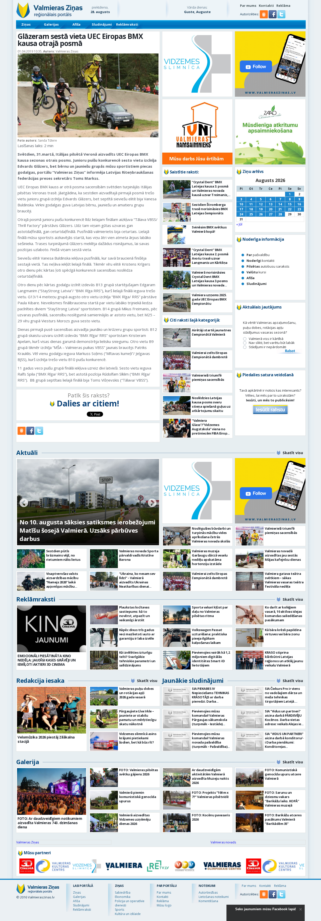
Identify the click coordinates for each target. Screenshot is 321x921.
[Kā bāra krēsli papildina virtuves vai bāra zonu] (249, 637)
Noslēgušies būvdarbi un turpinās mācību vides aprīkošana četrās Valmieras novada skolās (211, 534)
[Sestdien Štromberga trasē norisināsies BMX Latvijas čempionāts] (177, 212)
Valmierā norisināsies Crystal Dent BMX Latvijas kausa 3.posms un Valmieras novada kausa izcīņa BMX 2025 (209, 281)
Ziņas (26, 24)
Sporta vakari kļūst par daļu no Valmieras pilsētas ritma (210, 611)
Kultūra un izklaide (128, 914)
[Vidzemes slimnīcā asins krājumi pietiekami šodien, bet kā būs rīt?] (104, 741)
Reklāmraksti (127, 24)
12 (261, 204)
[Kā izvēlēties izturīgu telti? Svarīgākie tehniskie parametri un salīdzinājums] (104, 660)
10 (241, 204)
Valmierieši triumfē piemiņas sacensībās (208, 377)
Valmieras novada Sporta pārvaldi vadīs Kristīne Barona (138, 555)
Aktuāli (27, 452)
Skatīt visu (293, 452)
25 (251, 214)
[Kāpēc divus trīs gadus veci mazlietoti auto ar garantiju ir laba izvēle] (104, 637)
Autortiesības (208, 892)
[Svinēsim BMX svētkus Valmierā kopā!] (177, 235)
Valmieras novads (223, 842)
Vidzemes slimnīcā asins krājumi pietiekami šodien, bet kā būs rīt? (137, 738)
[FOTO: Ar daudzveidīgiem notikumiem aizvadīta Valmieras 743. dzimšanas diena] (51, 791)
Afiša (76, 24)
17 (241, 209)
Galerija (27, 762)
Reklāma (283, 5)
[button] (273, 17)
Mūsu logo (164, 905)
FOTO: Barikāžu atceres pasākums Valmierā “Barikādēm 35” (283, 819)
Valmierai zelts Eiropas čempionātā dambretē (209, 354)
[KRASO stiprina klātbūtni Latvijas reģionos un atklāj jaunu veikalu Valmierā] (249, 660)
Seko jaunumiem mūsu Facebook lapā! (265, 909)
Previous (24, 503)
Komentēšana (208, 901)
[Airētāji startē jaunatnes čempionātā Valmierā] (177, 338)
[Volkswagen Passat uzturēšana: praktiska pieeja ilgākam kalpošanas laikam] (177, 637)
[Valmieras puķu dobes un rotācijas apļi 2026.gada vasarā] (104, 696)
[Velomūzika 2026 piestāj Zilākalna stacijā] (51, 710)
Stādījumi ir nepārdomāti (267, 347)
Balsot (289, 351)
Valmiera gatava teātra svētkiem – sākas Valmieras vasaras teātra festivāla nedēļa (284, 580)
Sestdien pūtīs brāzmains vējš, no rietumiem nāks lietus (63, 555)
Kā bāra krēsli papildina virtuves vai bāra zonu (283, 632)
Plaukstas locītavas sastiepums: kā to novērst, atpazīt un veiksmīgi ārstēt (134, 613)
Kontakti (266, 5)
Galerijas (51, 24)
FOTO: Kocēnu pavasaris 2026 (211, 817)
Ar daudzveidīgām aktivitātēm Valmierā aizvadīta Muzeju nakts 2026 (210, 776)
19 (261, 209)
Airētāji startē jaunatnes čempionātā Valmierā (211, 332)
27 (270, 214)
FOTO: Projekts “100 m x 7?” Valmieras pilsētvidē (210, 794)
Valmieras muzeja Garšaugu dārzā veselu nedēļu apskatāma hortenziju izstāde (210, 557)
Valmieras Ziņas (27, 842)
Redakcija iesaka (40, 680)
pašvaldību (258, 255)
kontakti (260, 260)
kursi (256, 272)
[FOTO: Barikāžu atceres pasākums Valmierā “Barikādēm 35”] (249, 823)
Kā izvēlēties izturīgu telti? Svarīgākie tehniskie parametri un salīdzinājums (137, 658)
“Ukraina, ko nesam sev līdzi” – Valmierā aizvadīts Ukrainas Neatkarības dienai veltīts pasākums (137, 582)
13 (270, 204)
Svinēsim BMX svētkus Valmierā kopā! (209, 229)
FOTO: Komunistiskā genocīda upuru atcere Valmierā (283, 774)
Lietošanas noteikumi (214, 897)
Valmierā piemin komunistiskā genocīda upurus (137, 796)
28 (280, 214)
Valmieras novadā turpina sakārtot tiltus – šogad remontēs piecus (81, 534)
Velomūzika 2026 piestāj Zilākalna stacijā (46, 739)
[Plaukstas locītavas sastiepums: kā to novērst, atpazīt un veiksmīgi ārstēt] (104, 615)
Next (152, 503)
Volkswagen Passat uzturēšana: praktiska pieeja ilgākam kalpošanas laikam (209, 636)
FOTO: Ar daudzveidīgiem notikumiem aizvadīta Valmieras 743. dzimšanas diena (50, 822)
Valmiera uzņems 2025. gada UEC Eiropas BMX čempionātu (209, 299)
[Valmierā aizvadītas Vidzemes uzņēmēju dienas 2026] (104, 823)
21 (280, 209)
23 (299, 209)
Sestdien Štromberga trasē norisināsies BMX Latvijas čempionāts (210, 208)
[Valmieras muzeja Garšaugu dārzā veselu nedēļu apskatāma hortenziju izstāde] (177, 558)
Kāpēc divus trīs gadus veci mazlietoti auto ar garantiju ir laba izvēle (137, 634)
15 (289, 204)
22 (289, 209)
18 (251, 209)
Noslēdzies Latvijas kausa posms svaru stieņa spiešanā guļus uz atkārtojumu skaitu (211, 404)
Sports (119, 909)
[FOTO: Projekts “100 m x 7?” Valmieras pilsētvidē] (177, 800)
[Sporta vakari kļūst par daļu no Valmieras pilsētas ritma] (177, 615)
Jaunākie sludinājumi (193, 680)
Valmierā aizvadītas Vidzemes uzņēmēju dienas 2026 (135, 819)
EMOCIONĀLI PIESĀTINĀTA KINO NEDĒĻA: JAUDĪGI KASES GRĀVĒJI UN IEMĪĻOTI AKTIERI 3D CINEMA (46, 660)
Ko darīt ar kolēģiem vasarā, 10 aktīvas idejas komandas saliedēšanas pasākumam (283, 613)
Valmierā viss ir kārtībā (266, 339)
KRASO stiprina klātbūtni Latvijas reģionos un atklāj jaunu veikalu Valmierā (284, 658)
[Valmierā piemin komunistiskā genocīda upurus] (104, 800)
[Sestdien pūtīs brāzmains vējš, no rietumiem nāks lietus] (31, 558)
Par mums (248, 5)
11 (251, 204)
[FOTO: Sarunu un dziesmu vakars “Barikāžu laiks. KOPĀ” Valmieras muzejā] (249, 800)
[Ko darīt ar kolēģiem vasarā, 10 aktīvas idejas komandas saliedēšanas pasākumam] (249, 615)
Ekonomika (122, 897)
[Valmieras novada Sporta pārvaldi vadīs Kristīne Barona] (104, 558)
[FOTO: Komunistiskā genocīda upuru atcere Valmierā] (249, 777)
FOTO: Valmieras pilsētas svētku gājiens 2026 (138, 772)
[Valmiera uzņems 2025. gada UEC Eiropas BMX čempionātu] (177, 302)
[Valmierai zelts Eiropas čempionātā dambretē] (177, 360)
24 (241, 214)
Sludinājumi (102, 24)
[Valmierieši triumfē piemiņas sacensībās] (177, 383)
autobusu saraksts (268, 266)
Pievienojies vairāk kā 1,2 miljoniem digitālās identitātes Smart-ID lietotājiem (211, 658)
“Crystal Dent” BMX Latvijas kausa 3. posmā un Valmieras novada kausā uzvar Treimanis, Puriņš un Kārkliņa (210, 190)
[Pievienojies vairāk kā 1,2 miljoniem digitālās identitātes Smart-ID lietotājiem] (177, 660)
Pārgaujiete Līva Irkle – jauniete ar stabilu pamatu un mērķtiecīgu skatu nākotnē (137, 717)
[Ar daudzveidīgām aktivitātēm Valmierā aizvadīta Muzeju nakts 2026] (177, 777)
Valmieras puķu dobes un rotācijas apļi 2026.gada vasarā (136, 692)
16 (299, 204)
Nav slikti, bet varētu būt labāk (272, 343)
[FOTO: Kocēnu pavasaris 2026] (177, 823)
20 (270, 209)
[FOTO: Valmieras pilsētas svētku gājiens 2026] (104, 777)
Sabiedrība (122, 892)
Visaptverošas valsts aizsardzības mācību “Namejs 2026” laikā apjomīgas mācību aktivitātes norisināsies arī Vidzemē (64, 584)
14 (280, 204)
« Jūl (239, 224)
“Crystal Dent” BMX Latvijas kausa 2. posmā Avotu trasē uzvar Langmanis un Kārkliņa (210, 256)
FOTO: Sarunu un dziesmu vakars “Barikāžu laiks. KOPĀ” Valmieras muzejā (282, 799)
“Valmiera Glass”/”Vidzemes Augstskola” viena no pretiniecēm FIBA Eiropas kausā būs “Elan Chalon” (211, 429)
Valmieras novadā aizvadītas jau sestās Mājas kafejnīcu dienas (283, 555)
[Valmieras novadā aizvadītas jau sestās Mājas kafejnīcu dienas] (249, 558)
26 (261, 214)
